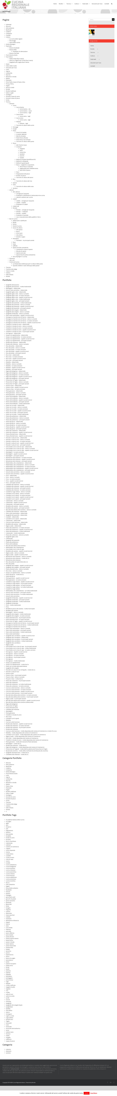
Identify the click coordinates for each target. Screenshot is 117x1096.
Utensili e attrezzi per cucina (24, 197)
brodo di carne (10, 838)
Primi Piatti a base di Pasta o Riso (15, 82)
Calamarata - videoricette (13, 520)
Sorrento (8, 1001)
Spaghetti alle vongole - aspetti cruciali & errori (19, 565)
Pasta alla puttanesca (12, 542)
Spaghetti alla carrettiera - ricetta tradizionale (19, 641)
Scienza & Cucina (14, 262)
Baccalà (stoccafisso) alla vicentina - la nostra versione (21, 695)
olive (7, 926)
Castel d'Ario (9, 854)
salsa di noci (9, 994)
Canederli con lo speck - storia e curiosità (18, 493)
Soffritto (15, 246)
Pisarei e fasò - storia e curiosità (15, 677)
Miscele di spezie (21, 251)
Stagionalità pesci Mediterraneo (29, 168)
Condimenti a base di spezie (24, 249)
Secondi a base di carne (13, 96)
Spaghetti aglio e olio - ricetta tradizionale (18, 299)
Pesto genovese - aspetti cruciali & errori (17, 578)
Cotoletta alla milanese (12, 709)
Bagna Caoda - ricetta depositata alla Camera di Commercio (23, 736)
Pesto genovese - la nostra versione (16, 580)
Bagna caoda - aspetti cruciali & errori (17, 554)
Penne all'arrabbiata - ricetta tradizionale (18, 403)
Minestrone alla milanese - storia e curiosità (18, 556)
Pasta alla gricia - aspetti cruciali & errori (17, 427)
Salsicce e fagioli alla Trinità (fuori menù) (21, 60)
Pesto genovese (10, 713)
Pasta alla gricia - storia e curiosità (16, 423)
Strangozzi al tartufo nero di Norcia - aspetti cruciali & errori (23, 322)
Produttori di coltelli (22, 204)
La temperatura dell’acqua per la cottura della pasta (28, 264)
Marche (8, 75)
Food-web (9, 46)
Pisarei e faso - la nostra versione (15, 389)
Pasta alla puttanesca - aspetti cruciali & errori (19, 529)
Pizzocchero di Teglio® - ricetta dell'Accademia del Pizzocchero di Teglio (26, 749)
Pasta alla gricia (10, 576)
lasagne (8, 908)
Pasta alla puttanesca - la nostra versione (18, 528)
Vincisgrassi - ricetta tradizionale (15, 661)
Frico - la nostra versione (13, 479)
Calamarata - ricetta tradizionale (15, 533)
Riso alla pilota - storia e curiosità (15, 348)
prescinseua (9, 980)
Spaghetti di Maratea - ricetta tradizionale (18, 601)
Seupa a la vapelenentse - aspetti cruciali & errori (20, 339)
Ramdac (34, 1082)
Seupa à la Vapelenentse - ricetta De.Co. (17, 664)
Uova (14, 184)
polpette (8, 974)
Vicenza (8, 1034)
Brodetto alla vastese (12, 610)
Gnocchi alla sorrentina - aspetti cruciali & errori (20, 474)
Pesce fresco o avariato (26, 166)
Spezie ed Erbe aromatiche (20, 247)
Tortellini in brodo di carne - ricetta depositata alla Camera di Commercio (27, 740)
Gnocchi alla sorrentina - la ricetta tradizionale (19, 594)
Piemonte (8, 80)
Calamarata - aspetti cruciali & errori (16, 502)
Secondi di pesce (11, 799)
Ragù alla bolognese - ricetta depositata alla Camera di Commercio (25, 747)
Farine (14, 224)
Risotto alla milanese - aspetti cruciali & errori (19, 724)
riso (7, 990)
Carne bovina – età (25, 109)
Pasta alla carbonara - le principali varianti (18, 680)
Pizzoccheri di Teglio (12, 706)
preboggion (9, 978)
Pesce (14, 143)
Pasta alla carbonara (12, 682)
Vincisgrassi (9, 659)
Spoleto (8, 1008)
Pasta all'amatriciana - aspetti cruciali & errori (19, 436)
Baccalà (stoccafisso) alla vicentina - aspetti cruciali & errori (23, 700)
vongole (8, 1037)
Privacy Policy (10, 84)
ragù (7, 981)
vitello (7, 1035)
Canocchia (23, 152)
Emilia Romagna (10, 44)
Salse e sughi (10, 93)
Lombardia (9, 73)
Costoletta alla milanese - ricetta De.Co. (17, 754)
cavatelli (8, 856)
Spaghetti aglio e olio (12, 537)
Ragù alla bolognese (12, 704)
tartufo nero (9, 1019)
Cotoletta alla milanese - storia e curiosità (18, 484)
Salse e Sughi (10, 793)
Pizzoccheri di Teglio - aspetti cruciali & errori (19, 621)
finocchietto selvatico (12, 888)
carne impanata (10, 850)
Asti (7, 829)
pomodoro (9, 976)
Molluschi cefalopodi (22, 161)
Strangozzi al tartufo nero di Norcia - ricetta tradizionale (22, 625)
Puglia (8, 85)
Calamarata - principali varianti (15, 504)
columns (8, 1049)
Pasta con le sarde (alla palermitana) (16, 666)
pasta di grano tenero (12, 938)
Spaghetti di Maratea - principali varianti (17, 599)
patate (8, 949)
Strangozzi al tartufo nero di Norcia (16, 626)
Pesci (17, 172)
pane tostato (9, 935)
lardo (7, 906)
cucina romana (10, 874)
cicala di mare (10, 857)
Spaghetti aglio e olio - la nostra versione (17, 295)
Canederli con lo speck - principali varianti (18, 499)
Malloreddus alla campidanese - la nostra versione (20, 466)
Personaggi (12, 40)
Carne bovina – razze (26, 111)
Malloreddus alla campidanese (15, 547)
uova (7, 1025)
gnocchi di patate (11, 899)
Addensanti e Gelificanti (20, 220)
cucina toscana (10, 875)
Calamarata (9, 538)
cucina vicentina (10, 881)
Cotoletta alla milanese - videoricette (16, 511)
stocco (8, 1012)
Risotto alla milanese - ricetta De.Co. (16, 745)
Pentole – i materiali (22, 211)
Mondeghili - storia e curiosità (14, 612)
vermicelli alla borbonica (13, 1028)
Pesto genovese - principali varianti (16, 394)
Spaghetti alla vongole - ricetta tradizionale (18, 614)
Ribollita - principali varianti (14, 369)
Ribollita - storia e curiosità (13, 364)
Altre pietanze (10, 28)
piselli (7, 969)
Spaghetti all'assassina (12, 285)
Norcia (8, 924)
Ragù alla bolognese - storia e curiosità (17, 373)
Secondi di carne (11, 797)
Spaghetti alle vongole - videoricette (16, 310)
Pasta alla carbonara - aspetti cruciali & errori (19, 432)
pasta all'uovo (10, 936)
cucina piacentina (11, 872)
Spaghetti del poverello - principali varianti (18, 308)
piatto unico (9, 965)
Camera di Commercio (12, 847)
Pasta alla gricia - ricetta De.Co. (15, 574)
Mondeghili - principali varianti (15, 456)
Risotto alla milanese (12, 729)
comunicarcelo (15, 1069)
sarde (7, 998)
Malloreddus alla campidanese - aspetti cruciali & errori (22, 468)
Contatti (8, 35)
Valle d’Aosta (9, 274)
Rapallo (8, 983)
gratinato (8, 902)
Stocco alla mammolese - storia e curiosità (18, 628)
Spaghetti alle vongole (12, 668)
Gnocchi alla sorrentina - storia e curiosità (18, 472)
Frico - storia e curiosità (12, 477)
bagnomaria (9, 830)
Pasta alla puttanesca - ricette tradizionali (18, 531)
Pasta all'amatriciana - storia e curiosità (17, 569)
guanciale (9, 904)
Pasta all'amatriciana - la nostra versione (17, 619)
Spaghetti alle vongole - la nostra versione (18, 616)
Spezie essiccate (21, 253)
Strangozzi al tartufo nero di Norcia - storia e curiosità (21, 319)
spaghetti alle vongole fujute (14, 1005)
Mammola (9, 913)
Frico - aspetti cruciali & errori (14, 481)
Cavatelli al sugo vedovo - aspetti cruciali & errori (20, 581)
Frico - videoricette (11, 475)
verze (7, 1030)
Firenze (8, 891)
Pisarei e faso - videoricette (13, 385)
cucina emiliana (10, 868)
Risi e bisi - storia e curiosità (14, 571)
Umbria (8, 273)
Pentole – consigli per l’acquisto (25, 210)
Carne (14, 105)
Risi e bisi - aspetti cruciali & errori (16, 358)
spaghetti (8, 1003)
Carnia (8, 852)
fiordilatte (9, 890)
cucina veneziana (11, 879)
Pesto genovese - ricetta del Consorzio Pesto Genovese (21, 742)
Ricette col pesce (21, 175)
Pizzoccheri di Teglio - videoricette (16, 380)
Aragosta (22, 148)
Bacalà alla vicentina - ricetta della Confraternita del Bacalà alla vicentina (27, 751)
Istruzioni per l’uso (11, 67)
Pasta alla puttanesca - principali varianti (18, 420)
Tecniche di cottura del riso (24, 181)
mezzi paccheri (10, 915)
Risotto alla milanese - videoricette (16, 342)
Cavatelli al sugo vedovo (13, 589)
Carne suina (19, 118)
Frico (7, 607)
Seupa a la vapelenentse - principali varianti (18, 340)
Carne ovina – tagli (25, 116)
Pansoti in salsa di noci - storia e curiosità (18, 439)
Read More (93, 1093)
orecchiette (9, 927)
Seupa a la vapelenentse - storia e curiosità (18, 572)
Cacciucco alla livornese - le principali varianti (19, 693)
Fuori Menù (9, 57)
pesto (7, 962)
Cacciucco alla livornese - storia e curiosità (18, 688)
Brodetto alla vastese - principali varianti (17, 508)
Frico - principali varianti (13, 483)
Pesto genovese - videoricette (14, 391)
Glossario (12, 258)
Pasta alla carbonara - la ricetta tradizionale (18, 684)
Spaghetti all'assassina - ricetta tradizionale (18, 286)
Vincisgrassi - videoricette (13, 333)
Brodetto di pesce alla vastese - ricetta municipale (20, 608)
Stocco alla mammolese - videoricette (16, 513)
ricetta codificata (11, 985)
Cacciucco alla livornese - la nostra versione (18, 689)
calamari (8, 845)
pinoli (7, 967)
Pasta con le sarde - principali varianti (17, 412)
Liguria (8, 71)
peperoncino (9, 954)
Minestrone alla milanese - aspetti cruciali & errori (20, 459)
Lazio (7, 69)
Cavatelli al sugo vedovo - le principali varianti (19, 583)
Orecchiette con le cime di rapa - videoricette (19, 447)
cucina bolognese (11, 866)
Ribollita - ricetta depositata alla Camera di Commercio (21, 733)
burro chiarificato (11, 841)
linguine (8, 909)
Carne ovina (19, 114)
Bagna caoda (9, 644)
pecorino (8, 951)
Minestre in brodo (11, 76)
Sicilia (7, 100)
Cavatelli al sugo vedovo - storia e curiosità (18, 492)
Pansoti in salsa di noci (12, 671)
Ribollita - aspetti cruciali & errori (15, 367)
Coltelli (15, 199)
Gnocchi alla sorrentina (12, 596)
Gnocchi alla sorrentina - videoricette (16, 290)
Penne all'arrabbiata (12, 544)
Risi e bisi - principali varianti (14, 360)
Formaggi (15, 127)
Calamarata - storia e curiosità (14, 501)
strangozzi (9, 1014)
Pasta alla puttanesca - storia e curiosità (17, 418)
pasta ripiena (10, 944)
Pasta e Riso (9, 786)
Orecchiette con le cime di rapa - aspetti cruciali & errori (22, 450)
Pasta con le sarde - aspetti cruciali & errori (18, 411)
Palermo (8, 929)
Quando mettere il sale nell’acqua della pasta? (26, 265)
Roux (14, 242)
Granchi (22, 156)
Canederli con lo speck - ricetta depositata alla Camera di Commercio (26, 734)
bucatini (8, 839)
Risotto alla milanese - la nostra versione (17, 725)
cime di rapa (9, 859)
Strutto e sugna (20, 237)
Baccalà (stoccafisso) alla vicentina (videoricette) (19, 702)
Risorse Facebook (14, 48)
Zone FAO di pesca (25, 170)
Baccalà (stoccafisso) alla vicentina (16, 546)
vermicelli (9, 1026)
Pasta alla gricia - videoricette (14, 421)
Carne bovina (20, 107)
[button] (111, 3)
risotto (8, 992)
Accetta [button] (86, 1093)
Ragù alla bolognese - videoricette (15, 371)
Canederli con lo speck (12, 718)
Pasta (14, 130)
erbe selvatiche (10, 884)
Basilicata (8, 30)
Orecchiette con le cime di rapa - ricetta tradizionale (21, 648)
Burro (18, 231)
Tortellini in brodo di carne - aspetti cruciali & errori (21, 330)
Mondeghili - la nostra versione (15, 452)
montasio (8, 918)
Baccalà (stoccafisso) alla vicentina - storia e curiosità (21, 510)
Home (7, 64)
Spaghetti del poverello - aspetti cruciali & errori (20, 306)
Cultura (8, 37)
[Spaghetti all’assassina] (92, 32)
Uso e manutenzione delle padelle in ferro (28, 217)
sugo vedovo (9, 1017)
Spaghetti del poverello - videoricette (16, 515)
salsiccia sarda (10, 996)
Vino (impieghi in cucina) (20, 256)
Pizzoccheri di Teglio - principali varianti (17, 384)
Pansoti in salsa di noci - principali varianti (18, 445)
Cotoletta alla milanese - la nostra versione (18, 490)
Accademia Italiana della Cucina (15, 820)
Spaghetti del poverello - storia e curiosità (18, 304)
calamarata (9, 843)
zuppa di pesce (10, 1041)
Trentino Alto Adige (11, 269)
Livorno (8, 911)
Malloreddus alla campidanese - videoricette (19, 463)
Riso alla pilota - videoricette (14, 346)
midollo (8, 917)
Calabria (8, 31)
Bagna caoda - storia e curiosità (15, 553)
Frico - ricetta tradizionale (13, 605)
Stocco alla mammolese (12, 634)
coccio (8, 861)
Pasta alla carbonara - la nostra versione (17, 686)
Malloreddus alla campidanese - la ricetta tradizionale (21, 590)
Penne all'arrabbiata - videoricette (16, 396)
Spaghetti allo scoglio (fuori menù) (19, 62)
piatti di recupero (11, 963)
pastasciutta (9, 947)
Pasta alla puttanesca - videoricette (16, 416)
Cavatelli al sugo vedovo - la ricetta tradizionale (19, 587)
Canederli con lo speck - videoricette (16, 519)
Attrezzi (11, 190)
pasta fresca (9, 940)
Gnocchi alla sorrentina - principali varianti (18, 592)
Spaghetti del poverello (12, 540)
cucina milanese (10, 870)
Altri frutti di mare (21, 145)
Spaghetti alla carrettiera (13, 643)
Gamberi (22, 154)
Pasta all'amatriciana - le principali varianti (18, 617)
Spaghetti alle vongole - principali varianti (18, 567)
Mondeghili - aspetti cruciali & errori (16, 454)
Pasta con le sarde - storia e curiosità (16, 407)
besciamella (9, 834)
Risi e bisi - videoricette (12, 355)
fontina (8, 893)
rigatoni (8, 989)
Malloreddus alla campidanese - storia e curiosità (20, 465)
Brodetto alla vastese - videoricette (16, 524)
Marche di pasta (21, 136)
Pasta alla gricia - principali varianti (16, 429)
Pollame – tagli (24, 123)
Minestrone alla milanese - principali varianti (19, 461)
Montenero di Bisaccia (12, 920)
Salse (14, 244)
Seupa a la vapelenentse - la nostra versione (18, 337)
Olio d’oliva (19, 235)
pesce (7, 956)
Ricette (8, 89)
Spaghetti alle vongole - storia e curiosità (17, 312)
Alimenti (11, 103)
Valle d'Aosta (9, 808)
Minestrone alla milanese (13, 560)
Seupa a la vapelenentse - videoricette (17, 335)
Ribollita (8, 720)
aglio (7, 823)
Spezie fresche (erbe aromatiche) (25, 255)
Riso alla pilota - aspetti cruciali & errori (17, 351)
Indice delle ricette (11, 66)
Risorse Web (13, 49)
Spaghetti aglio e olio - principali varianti (17, 301)
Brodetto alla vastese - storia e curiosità (17, 506)
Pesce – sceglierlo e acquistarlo (25, 165)
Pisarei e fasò (10, 673)
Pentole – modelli (21, 213)
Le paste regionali (21, 134)
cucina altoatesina (11, 865)
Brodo (14, 222)
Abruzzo (8, 26)
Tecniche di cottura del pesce (24, 177)
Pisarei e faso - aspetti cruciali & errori (17, 387)
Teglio (7, 1021)
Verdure (15, 188)
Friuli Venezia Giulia (11, 55)
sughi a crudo (10, 1016)
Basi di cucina (13, 219)
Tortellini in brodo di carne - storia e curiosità (19, 326)
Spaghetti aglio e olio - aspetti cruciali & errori (19, 297)
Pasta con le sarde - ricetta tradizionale (17, 414)
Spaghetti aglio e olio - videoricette (16, 292)
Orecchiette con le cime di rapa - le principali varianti (21, 646)
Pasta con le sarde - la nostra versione (17, 409)
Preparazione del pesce (23, 174)
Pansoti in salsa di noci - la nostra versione (18, 441)
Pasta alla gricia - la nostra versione (16, 425)
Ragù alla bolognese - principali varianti (17, 378)
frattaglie (8, 895)
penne (8, 953)
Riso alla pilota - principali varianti (16, 353)
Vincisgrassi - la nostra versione (15, 655)
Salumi (15, 183)
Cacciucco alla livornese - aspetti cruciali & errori (20, 691)
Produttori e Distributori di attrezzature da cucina (30, 195)
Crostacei (19, 147)
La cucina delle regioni (15, 39)
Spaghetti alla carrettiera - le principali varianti (19, 639)
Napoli (8, 922)
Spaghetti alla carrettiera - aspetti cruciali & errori (20, 635)
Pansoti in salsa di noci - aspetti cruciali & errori (19, 443)
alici (7, 825)
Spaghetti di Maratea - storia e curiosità (17, 313)
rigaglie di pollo (10, 987)
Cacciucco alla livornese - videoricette (16, 522)
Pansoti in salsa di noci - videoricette (16, 438)
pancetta (8, 931)
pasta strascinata (11, 945)
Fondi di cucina (17, 226)
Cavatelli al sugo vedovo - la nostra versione (18, 585)
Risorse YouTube (14, 53)
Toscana (8, 267)
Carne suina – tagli (25, 120)
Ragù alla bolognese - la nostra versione (17, 375)
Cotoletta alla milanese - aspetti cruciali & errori (19, 486)
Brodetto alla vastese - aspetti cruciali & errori (19, 551)
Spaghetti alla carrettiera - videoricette (17, 637)
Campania (9, 33)
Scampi (22, 157)
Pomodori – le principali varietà (25, 240)
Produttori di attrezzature (20, 51)
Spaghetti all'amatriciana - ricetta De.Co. (17, 752)
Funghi (15, 129)
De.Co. (8, 883)
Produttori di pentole (22, 215)
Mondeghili (9, 711)
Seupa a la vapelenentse (13, 662)
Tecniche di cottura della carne (25, 125)
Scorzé (8, 999)
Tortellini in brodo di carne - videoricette (17, 324)
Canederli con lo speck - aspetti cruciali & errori (19, 497)
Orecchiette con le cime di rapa (15, 549)
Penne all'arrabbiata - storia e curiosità (17, 398)
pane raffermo (10, 933)
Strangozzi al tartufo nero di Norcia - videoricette (20, 317)
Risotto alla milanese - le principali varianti (18, 727)
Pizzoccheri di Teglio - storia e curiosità (17, 382)
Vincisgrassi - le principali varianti (15, 657)
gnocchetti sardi (10, 897)
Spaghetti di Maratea (12, 603)
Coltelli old (16, 206)
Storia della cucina (14, 42)
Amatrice (8, 827)
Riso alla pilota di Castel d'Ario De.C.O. (17, 562)
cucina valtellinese (11, 877)
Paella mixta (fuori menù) (16, 58)
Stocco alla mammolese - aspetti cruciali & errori (20, 315)
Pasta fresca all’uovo (22, 138)
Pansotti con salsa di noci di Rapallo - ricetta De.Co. (20, 670)
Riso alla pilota (10, 563)
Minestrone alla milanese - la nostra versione (19, 457)
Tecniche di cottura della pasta (25, 141)
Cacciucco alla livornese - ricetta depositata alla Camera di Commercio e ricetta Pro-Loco (31, 731)
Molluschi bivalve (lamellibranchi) (26, 159)
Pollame (18, 121)
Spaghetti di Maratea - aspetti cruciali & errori (19, 598)
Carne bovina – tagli (25, 112)
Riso (14, 179)
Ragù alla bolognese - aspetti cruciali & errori (19, 376)
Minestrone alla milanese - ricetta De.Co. (17, 558)
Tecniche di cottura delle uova (25, 186)
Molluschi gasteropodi (22, 163)
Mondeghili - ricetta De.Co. (13, 743)
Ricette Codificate (11, 91)
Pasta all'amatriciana (12, 707)
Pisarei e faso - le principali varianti (16, 675)
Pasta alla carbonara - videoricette (16, 430)
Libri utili (12, 260)
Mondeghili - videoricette (13, 288)
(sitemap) (8, 24)
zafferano (8, 1039)
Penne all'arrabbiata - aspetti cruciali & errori (19, 400)
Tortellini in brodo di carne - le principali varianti (20, 331)
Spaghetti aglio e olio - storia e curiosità (17, 294)
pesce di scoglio (10, 958)
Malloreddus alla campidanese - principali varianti (20, 470)
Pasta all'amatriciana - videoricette (16, 434)
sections (8, 1053)
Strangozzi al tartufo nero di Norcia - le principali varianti (22, 623)
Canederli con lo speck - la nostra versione (18, 495)
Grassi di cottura (17, 228)
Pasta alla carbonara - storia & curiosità (17, 535)
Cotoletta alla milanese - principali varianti (18, 488)
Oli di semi (19, 233)
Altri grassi (19, 229)
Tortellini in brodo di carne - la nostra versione (19, 328)
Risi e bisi (8, 716)
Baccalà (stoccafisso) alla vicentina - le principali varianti (22, 697)
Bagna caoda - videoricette (13, 526)
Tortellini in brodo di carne (13, 715)
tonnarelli (9, 1023)
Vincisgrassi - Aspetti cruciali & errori (16, 652)
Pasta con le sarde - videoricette (15, 405)
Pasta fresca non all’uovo (23, 139)
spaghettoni (9, 1007)
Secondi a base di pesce (13, 98)
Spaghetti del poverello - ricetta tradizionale (18, 303)
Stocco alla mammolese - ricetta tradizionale (18, 632)
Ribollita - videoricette (12, 362)
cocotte (8, 863)
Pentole (15, 208)
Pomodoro (16, 238)
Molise (8, 78)
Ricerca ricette (10, 87)
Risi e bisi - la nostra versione (14, 357)
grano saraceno (10, 900)
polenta (8, 972)
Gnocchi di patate (21, 132)
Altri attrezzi (16, 192)
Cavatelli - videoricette (12, 517)
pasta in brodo (10, 942)
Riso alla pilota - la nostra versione (16, 349)
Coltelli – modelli (21, 202)
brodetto (8, 836)
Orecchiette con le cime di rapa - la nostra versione (20, 650)
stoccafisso (9, 1010)
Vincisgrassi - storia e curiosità (14, 653)
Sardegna (8, 94)
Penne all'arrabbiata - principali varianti (17, 402)
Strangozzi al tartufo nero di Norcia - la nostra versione (22, 321)
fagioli (8, 886)
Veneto (8, 276)
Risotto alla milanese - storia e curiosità (17, 344)
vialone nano (9, 1032)
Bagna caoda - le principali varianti (16, 698)
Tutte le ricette (10, 271)
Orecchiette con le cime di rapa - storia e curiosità (20, 448)
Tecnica (8, 102)
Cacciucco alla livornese (13, 722)
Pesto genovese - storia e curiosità (16, 393)
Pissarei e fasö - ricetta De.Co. (14, 679)
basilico (8, 832)
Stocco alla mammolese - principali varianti (18, 630)
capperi (8, 848)
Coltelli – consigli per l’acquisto (25, 201)
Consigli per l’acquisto (22, 193)
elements (8, 1051)
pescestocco (9, 960)
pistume (8, 971)
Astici (21, 150)
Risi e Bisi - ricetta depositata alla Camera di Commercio (22, 738)
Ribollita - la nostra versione (14, 366)
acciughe (8, 821)
